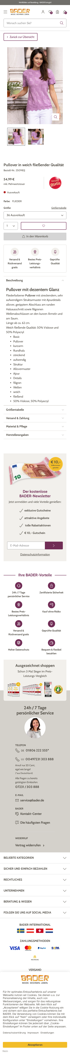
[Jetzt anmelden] (54, 545)
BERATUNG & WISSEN (18, 901)
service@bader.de (32, 800)
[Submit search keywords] (61, 23)
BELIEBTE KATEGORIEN (19, 857)
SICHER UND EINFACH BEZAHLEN (25, 868)
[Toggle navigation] (5, 12)
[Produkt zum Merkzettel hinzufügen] (43, 226)
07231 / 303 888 (27, 787)
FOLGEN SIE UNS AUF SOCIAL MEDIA (27, 912)
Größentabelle (58, 207)
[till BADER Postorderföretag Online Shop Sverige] (20, 931)
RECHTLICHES (13, 879)
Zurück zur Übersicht (22, 37)
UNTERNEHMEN (14, 890)
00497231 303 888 (39, 759)
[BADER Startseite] (20, 12)
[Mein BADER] (43, 12)
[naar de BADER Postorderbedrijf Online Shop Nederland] (49, 931)
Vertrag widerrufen (28, 845)
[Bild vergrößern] (55, 117)
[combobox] (35, 23)
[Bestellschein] (57, 12)
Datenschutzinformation (35, 554)
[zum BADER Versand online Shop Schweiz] (39, 931)
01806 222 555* (37, 750)
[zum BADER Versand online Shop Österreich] (30, 931)
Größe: (7, 207)
